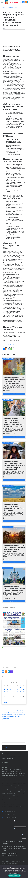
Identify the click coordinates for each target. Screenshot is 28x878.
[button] (2, 2)
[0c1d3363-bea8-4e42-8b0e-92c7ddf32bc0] (14, 731)
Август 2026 (5, 769)
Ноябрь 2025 (5, 775)
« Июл (5, 702)
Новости (4, 756)
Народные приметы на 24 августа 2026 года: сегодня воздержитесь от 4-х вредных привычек (14, 380)
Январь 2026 (13, 773)
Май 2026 (4, 771)
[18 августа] (14, 628)
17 (4, 694)
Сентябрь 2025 (22, 775)
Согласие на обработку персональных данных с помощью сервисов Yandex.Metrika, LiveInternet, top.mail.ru (14, 848)
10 (4, 691)
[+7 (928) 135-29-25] (3, 814)
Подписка (19, 756)
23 (23, 694)
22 (20, 694)
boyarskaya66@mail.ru (10, 817)
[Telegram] (8, 349)
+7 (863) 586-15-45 (10, 811)
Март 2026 (18, 771)
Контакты (9, 756)
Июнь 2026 (18, 769)
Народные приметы (12, 7)
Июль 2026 (12, 769)
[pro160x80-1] (20, 831)
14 (17, 691)
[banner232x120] (20, 823)
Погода (5, 747)
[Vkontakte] (23, 2)
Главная (4, 7)
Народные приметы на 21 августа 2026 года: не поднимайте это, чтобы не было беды (14, 507)
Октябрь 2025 (13, 775)
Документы (10, 758)
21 (17, 694)
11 (7, 691)
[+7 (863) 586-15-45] (3, 811)
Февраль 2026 (5, 773)
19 (10, 694)
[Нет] (26, 871)
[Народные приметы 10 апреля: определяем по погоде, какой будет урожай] (14, 29)
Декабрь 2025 (21, 773)
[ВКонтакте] (4, 349)
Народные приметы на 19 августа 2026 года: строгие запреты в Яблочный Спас (14, 588)
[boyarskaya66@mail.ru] (3, 817)
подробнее (10, 868)
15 (20, 691)
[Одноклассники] (6, 349)
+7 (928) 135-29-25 (10, 814)
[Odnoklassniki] (26, 2)
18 (7, 694)
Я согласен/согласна (14, 875)
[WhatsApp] (11, 349)
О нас (14, 756)
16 (23, 691)
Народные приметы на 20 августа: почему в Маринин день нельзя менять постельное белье (14, 548)
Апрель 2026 (11, 771)
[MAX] (11, 671)
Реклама (4, 758)
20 (14, 694)
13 (13, 691)
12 (10, 691)
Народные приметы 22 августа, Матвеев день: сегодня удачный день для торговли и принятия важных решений (14, 465)
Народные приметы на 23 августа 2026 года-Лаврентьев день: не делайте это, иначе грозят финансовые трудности (14, 422)
